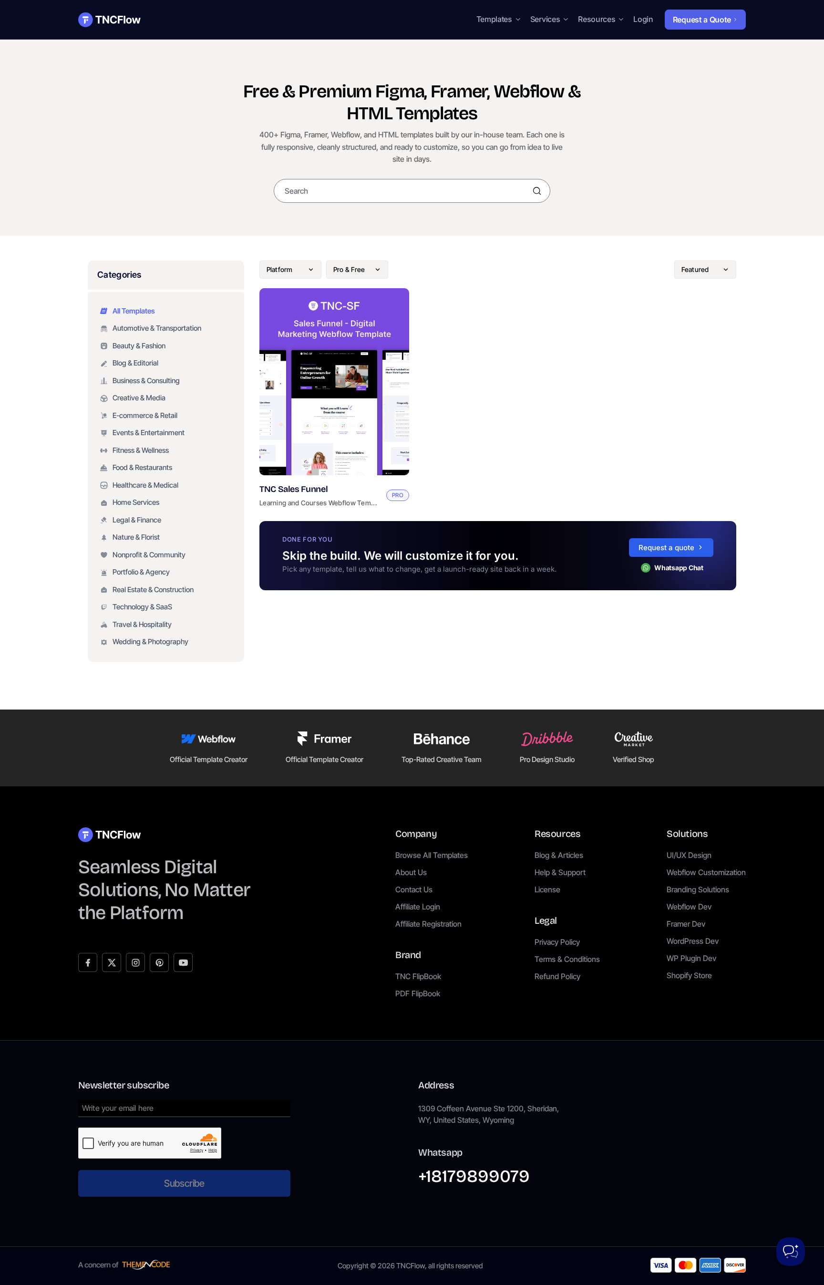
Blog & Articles (559, 855)
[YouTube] (183, 962)
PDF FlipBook (417, 993)
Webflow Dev (689, 906)
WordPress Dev (693, 941)
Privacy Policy (557, 942)
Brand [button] (408, 955)
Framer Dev (686, 924)
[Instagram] (135, 962)
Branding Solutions (698, 889)
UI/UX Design (689, 855)
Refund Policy (557, 976)
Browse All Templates (431, 855)
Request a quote (666, 547)
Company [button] (416, 833)
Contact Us (414, 889)
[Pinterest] (159, 962)
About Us (411, 872)
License (547, 889)
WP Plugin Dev (691, 958)
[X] (111, 962)
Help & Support (560, 872)
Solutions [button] (687, 833)
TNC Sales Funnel (293, 489)
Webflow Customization (706, 872)
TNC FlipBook (418, 976)
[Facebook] (87, 962)
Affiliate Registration (428, 924)
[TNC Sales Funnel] (334, 382)
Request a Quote (702, 19)
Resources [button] (557, 833)
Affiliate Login (417, 906)
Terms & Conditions (567, 959)
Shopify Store (689, 975)
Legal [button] (546, 920)
